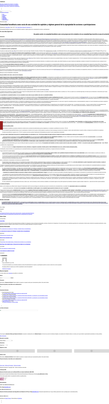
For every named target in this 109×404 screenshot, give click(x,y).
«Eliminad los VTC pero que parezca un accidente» (9, 5)
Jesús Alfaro (7, 27)
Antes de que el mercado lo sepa (6, 237)
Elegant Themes (8, 398)
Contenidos (4, 18)
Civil (16, 27)
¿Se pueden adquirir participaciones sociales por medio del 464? (15, 293)
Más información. (3, 335)
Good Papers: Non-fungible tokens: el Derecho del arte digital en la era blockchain (15, 244)
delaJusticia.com (7, 387)
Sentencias (28, 27)
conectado (10, 273)
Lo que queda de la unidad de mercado (7, 250)
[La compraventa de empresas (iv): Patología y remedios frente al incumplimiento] (15, 228)
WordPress (20, 398)
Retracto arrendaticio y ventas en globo (10, 302)
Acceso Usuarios (5, 19)
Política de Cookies (17, 365)
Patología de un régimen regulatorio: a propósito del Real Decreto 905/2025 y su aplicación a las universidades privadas (25, 295)
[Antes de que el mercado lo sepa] (6, 235)
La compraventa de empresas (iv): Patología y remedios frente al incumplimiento (15, 231)
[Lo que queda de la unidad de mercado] (7, 248)
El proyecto (4, 15)
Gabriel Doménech (5, 301)
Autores (3, 16)
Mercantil (24, 27)
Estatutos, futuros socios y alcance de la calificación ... (10, 6)
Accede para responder (6, 268)
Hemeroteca (4, 18)
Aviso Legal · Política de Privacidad (6, 365)
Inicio (3, 14)
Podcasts (4, 17)
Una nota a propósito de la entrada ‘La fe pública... (9, 4)
